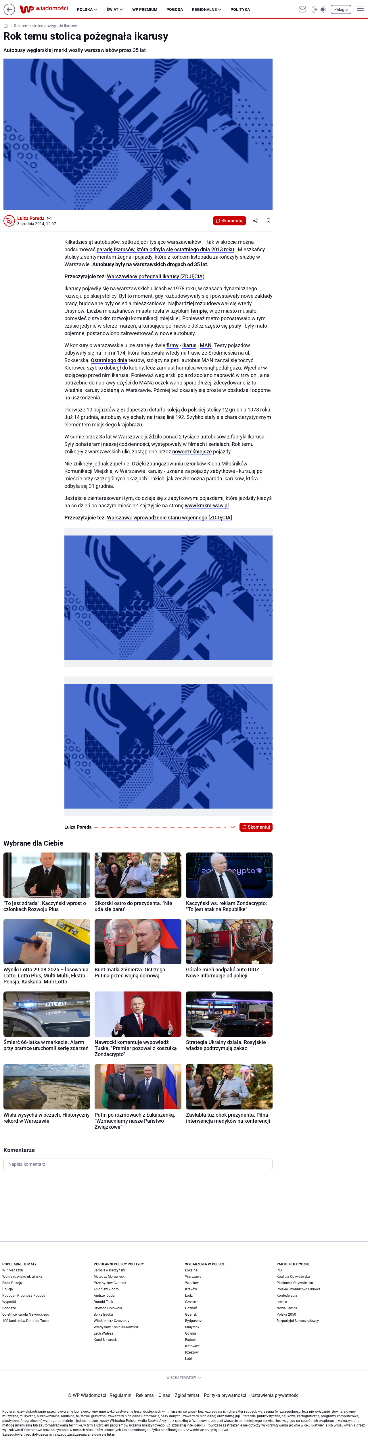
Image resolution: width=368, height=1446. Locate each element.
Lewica (282, 1302)
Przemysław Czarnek (110, 1283)
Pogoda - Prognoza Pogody (23, 1296)
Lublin (190, 1359)
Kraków (191, 1289)
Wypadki (9, 1302)
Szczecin (192, 1302)
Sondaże (9, 1308)
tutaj (110, 1435)
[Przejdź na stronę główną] (9, 13)
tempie (199, 311)
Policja (7, 1289)
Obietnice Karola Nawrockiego (25, 1314)
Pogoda (174, 9)
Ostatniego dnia (109, 360)
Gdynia (190, 1333)
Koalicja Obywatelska (293, 1277)
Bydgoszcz (193, 1321)
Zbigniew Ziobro (106, 1289)
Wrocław (192, 1283)
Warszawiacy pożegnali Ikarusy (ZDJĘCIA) (155, 276)
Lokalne (191, 1270)
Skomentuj (232, 220)
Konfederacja (287, 1296)
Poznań (191, 1308)
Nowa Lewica (287, 1308)
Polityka (240, 9)
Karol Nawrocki (106, 1340)
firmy (172, 345)
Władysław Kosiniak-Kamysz (116, 1327)
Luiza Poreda (31, 218)
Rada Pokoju (12, 1283)
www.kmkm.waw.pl (207, 505)
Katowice (192, 1346)
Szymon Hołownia (108, 1308)
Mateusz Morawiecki (109, 1277)
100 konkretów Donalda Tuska (25, 1321)
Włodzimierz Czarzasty (111, 1321)
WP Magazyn (12, 1270)
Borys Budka (103, 1314)
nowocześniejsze (192, 452)
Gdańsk (191, 1314)
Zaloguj (341, 9)
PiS (279, 1270)
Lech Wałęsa (103, 1333)
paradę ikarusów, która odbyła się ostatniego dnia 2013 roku (165, 249)
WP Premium (144, 9)
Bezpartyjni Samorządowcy (298, 1321)
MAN (206, 345)
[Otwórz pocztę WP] (302, 9)
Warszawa (193, 1277)
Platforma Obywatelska (295, 1283)
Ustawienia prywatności (274, 1395)
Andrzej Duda (104, 1296)
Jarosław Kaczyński (109, 1270)
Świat (112, 9)
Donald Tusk (103, 1302)
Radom (190, 1340)
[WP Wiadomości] (48, 9)
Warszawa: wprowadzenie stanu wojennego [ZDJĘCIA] (169, 518)
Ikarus (189, 345)
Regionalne (204, 9)
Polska (85, 9)
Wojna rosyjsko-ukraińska (22, 1277)
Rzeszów (192, 1352)
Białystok (192, 1327)
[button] (319, 9)
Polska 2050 (286, 1314)
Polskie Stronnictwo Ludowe (298, 1289)
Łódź (189, 1296)
